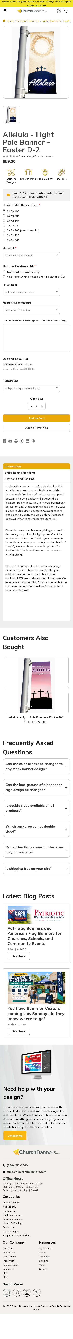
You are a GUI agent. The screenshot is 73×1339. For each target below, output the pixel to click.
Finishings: (10, 284)
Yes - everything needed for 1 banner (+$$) (36, 276)
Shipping (43, 1260)
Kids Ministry (9, 1206)
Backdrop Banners (13, 1218)
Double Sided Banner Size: (21, 205)
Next (67, 688)
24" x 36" (13, 220)
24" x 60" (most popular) (23, 230)
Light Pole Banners (13, 1214)
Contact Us (14, 1135)
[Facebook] (4, 441)
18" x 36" (13, 211)
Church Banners (11, 1202)
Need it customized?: (17, 302)
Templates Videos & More (16, 1235)
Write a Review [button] (45, 156)
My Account (45, 1248)
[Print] (16, 441)
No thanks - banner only (23, 272)
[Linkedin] (27, 441)
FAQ (5, 1273)
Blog (5, 1277)
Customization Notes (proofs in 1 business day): (35, 320)
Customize (8, 1227)
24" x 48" (13, 225)
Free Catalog (9, 1256)
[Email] (10, 441)
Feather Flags (10, 1210)
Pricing (42, 1252)
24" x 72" (13, 235)
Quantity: (36, 398)
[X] (21, 441)
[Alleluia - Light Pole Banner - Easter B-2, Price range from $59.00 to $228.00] (36, 685)
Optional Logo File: (15, 358)
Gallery (43, 1268)
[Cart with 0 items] (65, 11)
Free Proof (8, 1260)
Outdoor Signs (10, 1231)
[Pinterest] (33, 441)
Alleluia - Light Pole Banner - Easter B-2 (36, 717)
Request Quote (11, 1264)
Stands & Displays (12, 1223)
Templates (44, 1256)
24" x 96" (13, 240)
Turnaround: (11, 380)
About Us (8, 1248)
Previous (5, 688)
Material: (9, 248)
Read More (18, 956)
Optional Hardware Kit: (19, 266)
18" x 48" (13, 215)
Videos (42, 1264)
